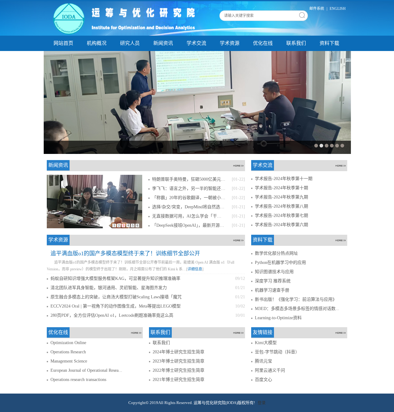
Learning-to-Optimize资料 (278, 318)
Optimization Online (68, 342)
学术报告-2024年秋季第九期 (281, 197)
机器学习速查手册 (272, 290)
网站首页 (63, 43)
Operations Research (68, 352)
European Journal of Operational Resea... (86, 370)
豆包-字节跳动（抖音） (277, 352)
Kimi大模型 (266, 342)
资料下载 (329, 43)
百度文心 (263, 379)
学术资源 (229, 43)
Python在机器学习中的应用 (280, 262)
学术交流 (196, 43)
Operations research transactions (78, 379)
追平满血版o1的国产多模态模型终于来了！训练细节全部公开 (125, 253)
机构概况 (97, 43)
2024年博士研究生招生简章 (178, 352)
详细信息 (194, 269)
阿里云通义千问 (270, 370)
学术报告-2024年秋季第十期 (281, 188)
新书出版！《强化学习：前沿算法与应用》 (296, 299)
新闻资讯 (163, 43)
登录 (262, 402)
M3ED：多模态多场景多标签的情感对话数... (297, 308)
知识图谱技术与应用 (274, 271)
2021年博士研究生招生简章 (178, 379)
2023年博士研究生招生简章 (178, 361)
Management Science (68, 361)
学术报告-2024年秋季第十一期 (283, 178)
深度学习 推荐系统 (273, 281)
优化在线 (263, 43)
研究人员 (130, 43)
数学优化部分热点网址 (276, 253)
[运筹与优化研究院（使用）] (125, 18)
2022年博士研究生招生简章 (178, 370)
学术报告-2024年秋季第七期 (281, 215)
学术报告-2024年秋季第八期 (281, 206)
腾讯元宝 (263, 361)
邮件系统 (316, 8)
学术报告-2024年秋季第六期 (281, 224)
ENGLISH (338, 8)
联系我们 (296, 43)
